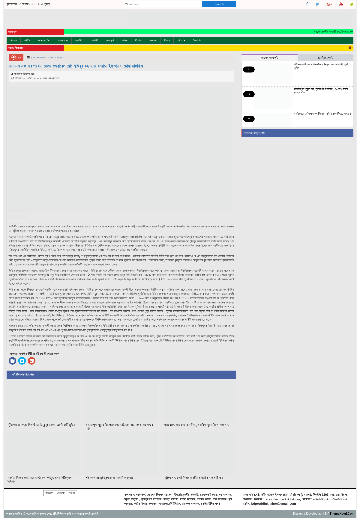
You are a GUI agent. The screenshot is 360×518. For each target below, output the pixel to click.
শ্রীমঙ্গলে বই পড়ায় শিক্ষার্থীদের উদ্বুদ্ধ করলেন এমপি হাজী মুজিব (41, 425)
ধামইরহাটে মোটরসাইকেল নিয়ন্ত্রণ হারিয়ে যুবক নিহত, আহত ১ (196, 425)
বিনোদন (138, 40)
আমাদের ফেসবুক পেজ (254, 133)
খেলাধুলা (110, 40)
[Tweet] (22, 361)
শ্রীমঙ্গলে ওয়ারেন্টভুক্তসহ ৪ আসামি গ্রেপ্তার (109, 478)
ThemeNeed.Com (342, 513)
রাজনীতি (79, 40)
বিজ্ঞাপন (72, 493)
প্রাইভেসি (49, 493)
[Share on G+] (31, 361)
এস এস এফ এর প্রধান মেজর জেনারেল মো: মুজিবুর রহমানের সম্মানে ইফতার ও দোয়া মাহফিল (76, 65)
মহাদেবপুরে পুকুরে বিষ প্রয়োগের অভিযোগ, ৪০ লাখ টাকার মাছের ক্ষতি (119, 427)
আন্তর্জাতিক (44, 40)
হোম (18, 57)
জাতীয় (27, 40)
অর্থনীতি (94, 40)
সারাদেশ (62, 40)
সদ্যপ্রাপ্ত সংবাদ (45, 57)
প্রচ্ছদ (13, 40)
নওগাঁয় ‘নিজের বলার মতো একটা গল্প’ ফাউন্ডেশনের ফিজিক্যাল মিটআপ (39, 479)
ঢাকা (33, 57)
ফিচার (167, 40)
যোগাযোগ (61, 493)
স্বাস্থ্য (125, 40)
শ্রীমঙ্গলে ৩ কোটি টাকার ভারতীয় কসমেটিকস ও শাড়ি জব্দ (193, 478)
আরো (180, 40)
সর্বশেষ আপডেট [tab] (269, 58)
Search (219, 4)
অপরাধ (153, 40)
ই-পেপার (197, 40)
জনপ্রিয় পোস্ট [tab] (325, 58)
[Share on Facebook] (12, 361)
